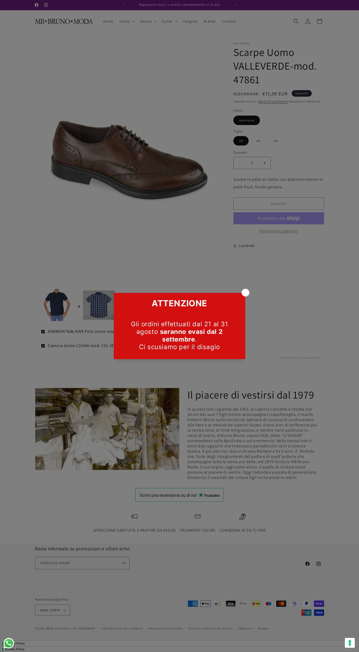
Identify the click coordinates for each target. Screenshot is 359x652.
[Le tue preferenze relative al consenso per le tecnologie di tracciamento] (350, 643)
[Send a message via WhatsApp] (9, 643)
